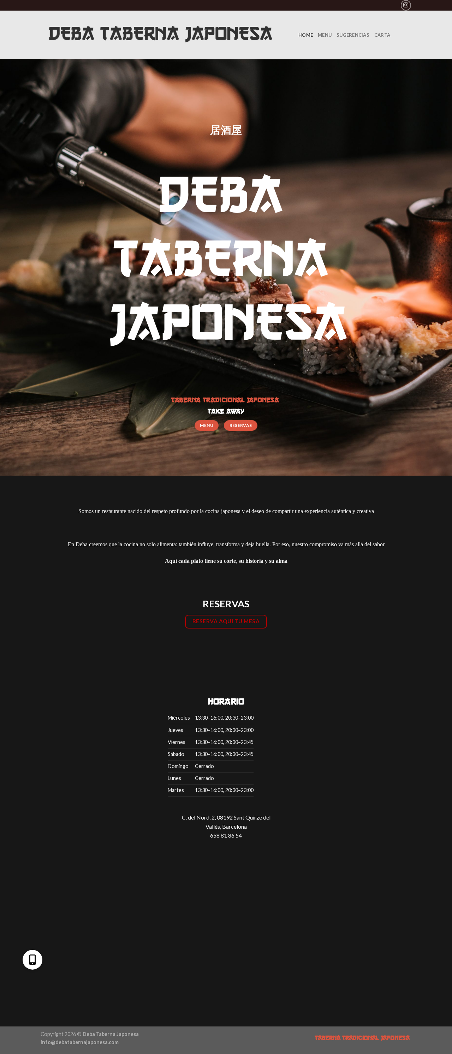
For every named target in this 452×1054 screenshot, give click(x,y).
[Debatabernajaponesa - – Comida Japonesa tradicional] (164, 35)
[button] (32, 960)
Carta (382, 35)
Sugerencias (353, 35)
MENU (325, 35)
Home (305, 35)
